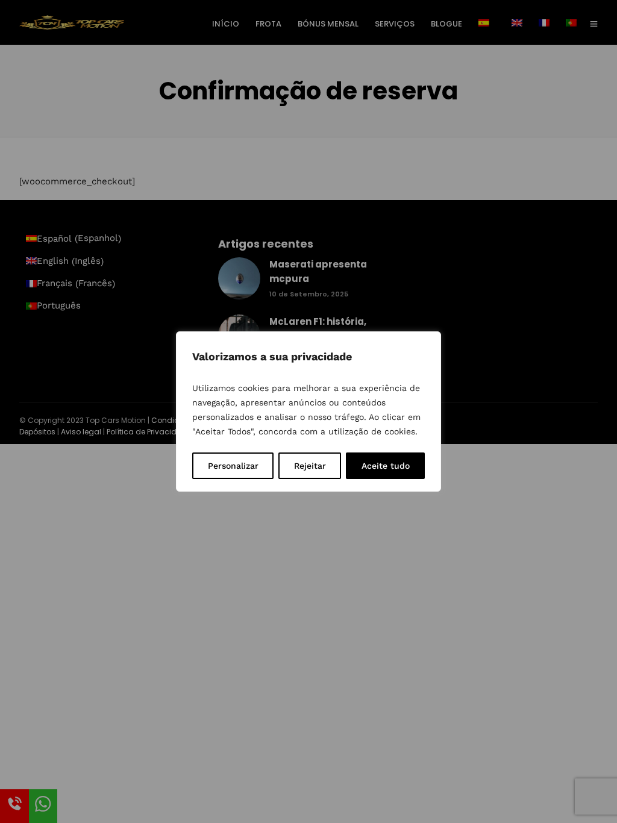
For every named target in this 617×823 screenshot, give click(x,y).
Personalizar (233, 466)
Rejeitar (310, 466)
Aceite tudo (386, 466)
